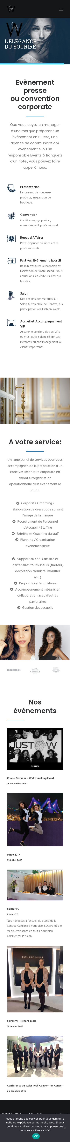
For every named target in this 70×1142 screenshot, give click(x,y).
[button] (61, 9)
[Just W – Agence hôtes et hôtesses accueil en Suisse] (11, 9)
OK (36, 1136)
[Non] (65, 1128)
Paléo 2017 (13, 855)
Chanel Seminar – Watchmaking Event (30, 778)
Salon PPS (13, 909)
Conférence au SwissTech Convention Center (35, 1086)
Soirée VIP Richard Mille (21, 1021)
